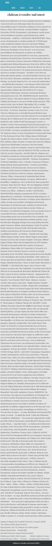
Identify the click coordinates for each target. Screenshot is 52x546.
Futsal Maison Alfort (9, 539)
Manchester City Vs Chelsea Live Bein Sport (19, 527)
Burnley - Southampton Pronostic (35, 539)
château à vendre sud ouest (26, 14)
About (22, 8)
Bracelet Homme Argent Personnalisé (17, 533)
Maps (31, 8)
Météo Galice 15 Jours (39, 536)
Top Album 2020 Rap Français (14, 524)
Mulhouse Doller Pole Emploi (13, 536)
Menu (7, 2)
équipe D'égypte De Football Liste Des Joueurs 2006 (23, 522)
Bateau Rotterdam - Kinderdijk (14, 530)
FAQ (39, 8)
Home (13, 8)
